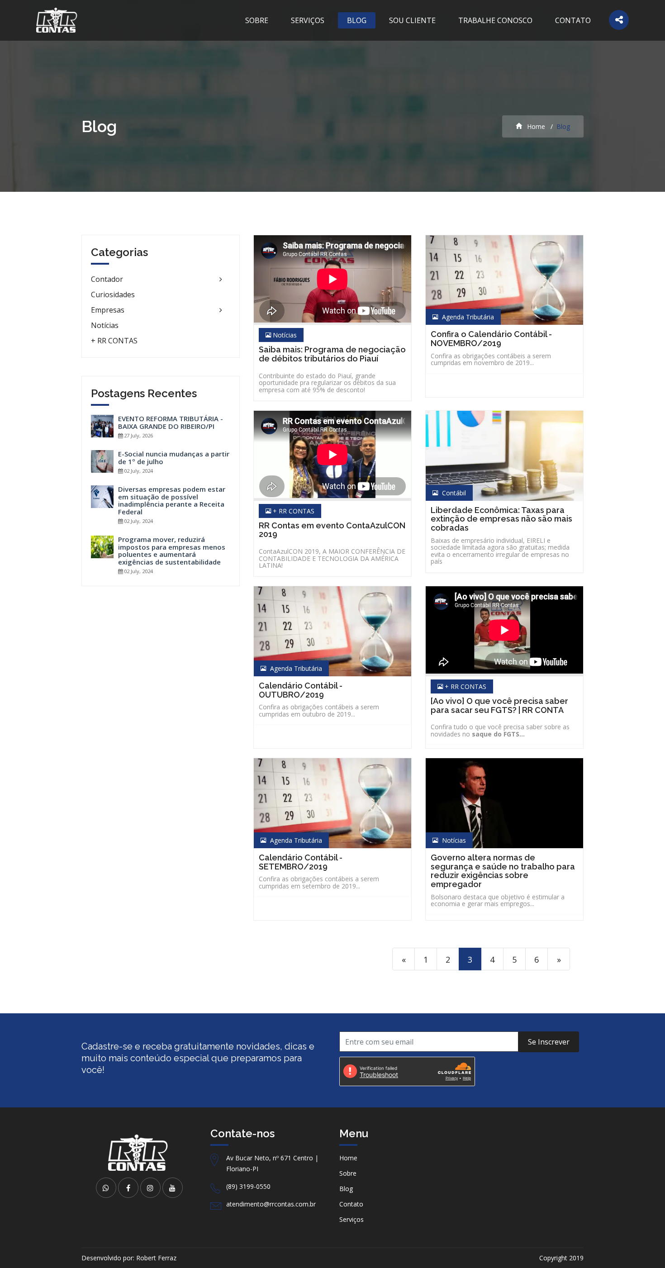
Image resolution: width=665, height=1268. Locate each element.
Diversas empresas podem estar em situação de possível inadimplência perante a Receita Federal (171, 500)
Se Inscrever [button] (549, 1042)
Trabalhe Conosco (495, 20)
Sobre (256, 20)
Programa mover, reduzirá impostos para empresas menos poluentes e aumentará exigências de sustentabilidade (171, 550)
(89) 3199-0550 (248, 1186)
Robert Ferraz (156, 1258)
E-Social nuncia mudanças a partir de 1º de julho (173, 457)
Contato (573, 20)
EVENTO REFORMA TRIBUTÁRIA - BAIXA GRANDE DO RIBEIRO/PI (170, 422)
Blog (356, 20)
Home (535, 126)
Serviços (307, 20)
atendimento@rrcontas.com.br (271, 1204)
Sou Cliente (412, 20)
